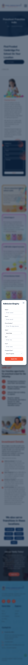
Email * (6, 316)
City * (6, 336)
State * (6, 330)
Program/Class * (9, 350)
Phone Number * (9, 323)
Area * (6, 343)
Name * (6, 309)
